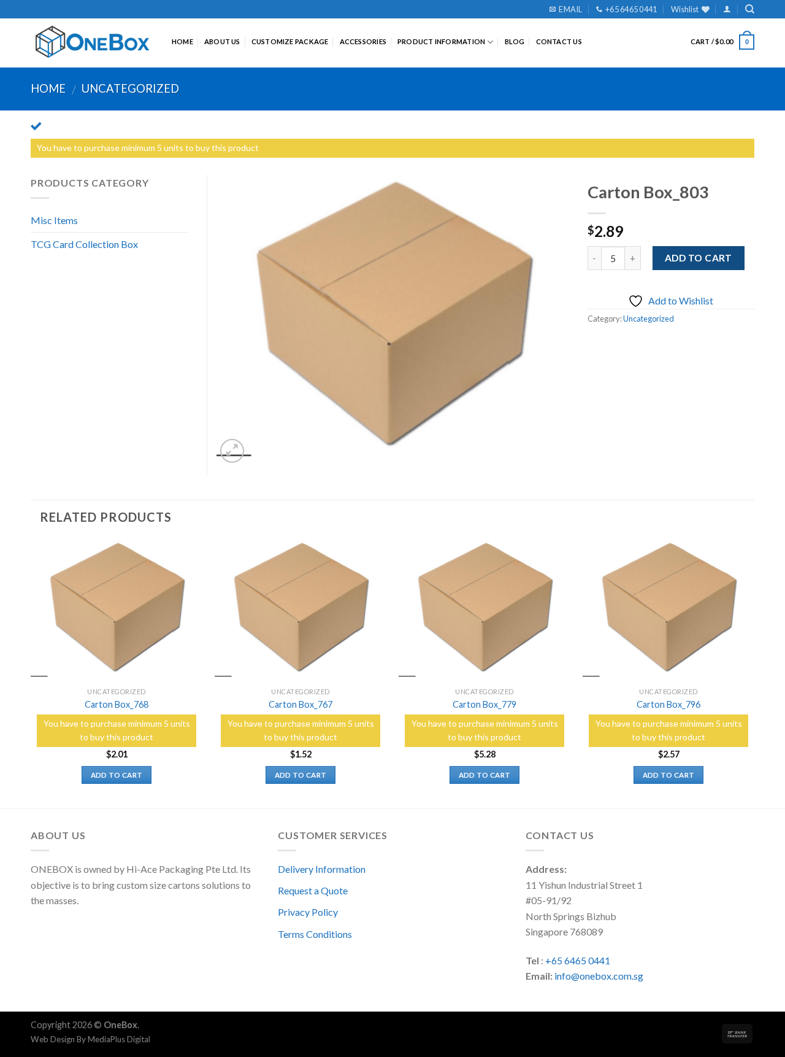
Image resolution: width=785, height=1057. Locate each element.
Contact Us (559, 41)
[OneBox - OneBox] (92, 41)
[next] (754, 672)
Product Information (441, 41)
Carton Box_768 (116, 704)
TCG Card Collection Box (84, 244)
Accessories (363, 41)
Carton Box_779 (484, 704)
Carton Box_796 (668, 704)
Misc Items (54, 220)
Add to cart (698, 257)
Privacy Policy (308, 912)
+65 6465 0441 (577, 960)
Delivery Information (322, 869)
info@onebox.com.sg (598, 975)
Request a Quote (313, 890)
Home (182, 41)
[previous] (31, 672)
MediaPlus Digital (119, 1039)
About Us (222, 41)
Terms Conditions (315, 934)
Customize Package (290, 41)
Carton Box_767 (300, 704)
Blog (515, 41)
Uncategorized (130, 88)
